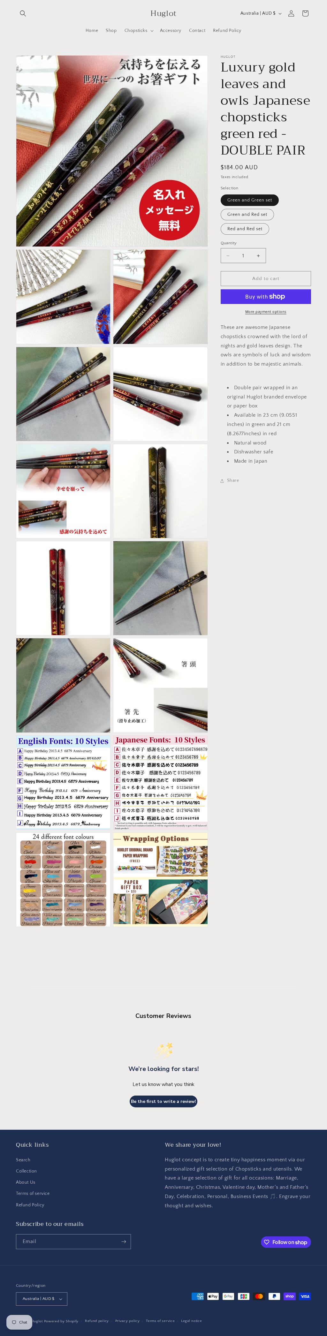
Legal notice (191, 1321)
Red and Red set (244, 229)
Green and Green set (249, 200)
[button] (23, 13)
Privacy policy (127, 1321)
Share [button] (233, 480)
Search (23, 1160)
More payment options (265, 312)
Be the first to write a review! (163, 1101)
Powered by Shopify (61, 1321)
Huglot (37, 1321)
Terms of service (33, 1193)
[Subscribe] (124, 1241)
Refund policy (97, 1321)
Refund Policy (30, 1205)
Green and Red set (247, 214)
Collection (26, 1171)
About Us (25, 1182)
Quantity (229, 243)
